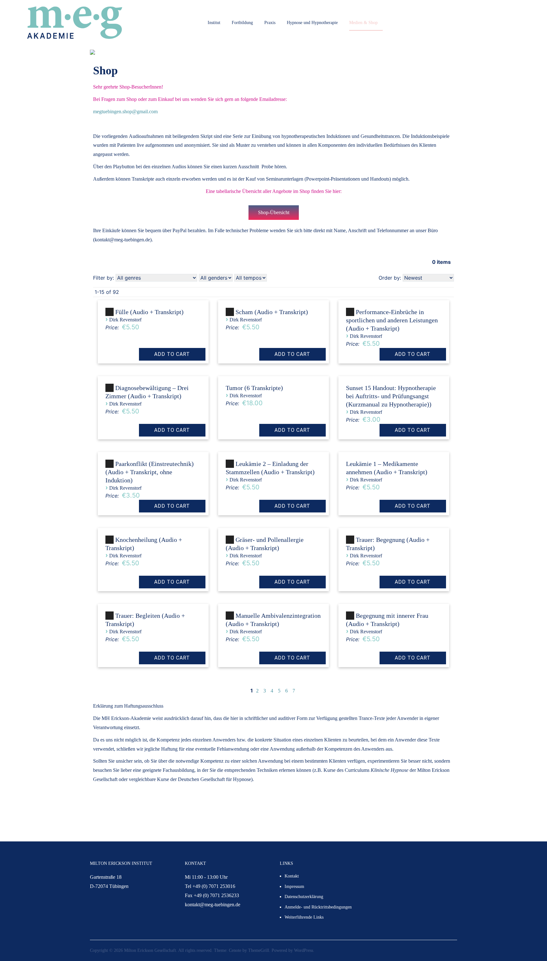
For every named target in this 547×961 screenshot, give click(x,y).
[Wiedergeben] (109, 312)
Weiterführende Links (304, 917)
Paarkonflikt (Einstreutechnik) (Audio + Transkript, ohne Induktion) (149, 472)
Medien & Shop (363, 22)
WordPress (303, 950)
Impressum (294, 886)
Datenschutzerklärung (304, 896)
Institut (214, 22)
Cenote (235, 950)
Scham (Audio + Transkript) (272, 311)
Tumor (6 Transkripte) (254, 387)
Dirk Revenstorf (125, 319)
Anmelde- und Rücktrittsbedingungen (318, 907)
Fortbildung (242, 22)
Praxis (269, 22)
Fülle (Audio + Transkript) (149, 311)
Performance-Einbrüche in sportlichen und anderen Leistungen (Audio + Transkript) (392, 320)
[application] (110, 314)
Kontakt (292, 876)
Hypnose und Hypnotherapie (312, 22)
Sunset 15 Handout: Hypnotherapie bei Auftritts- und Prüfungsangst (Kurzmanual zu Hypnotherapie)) (391, 396)
